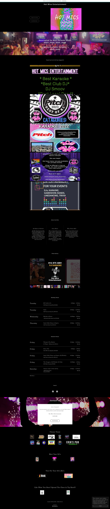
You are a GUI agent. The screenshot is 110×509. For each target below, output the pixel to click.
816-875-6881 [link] (55, 416)
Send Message (55, 420)
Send (11, 430)
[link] (55, 4)
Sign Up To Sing (34, 17)
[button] (32, 375)
